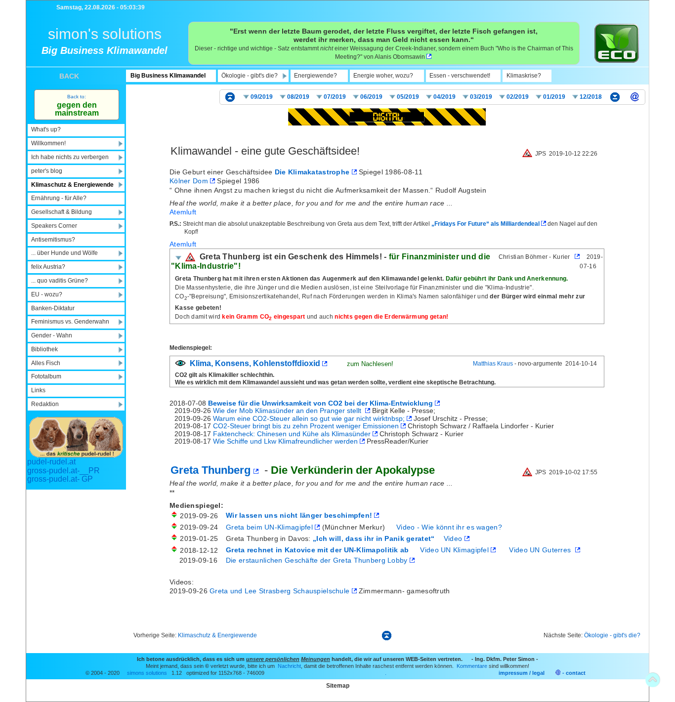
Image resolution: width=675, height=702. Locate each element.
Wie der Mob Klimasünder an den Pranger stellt (289, 410)
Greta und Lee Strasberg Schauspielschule (280, 591)
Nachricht (288, 666)
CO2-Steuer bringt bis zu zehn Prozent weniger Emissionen (307, 426)
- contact (574, 673)
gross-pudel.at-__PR (63, 470)
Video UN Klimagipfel (454, 550)
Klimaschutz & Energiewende (217, 635)
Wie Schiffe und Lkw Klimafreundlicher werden (286, 441)
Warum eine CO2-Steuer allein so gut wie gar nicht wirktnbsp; (310, 418)
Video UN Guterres (541, 550)
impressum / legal (522, 673)
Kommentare (471, 666)
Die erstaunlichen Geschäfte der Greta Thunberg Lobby (317, 560)
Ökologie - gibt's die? (612, 635)
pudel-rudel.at (51, 461)
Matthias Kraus (493, 363)
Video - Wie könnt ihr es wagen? (449, 527)
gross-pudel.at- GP (60, 479)
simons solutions (147, 673)
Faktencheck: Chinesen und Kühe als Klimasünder (293, 434)
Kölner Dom (189, 181)
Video (454, 538)
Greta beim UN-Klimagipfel (270, 527)
